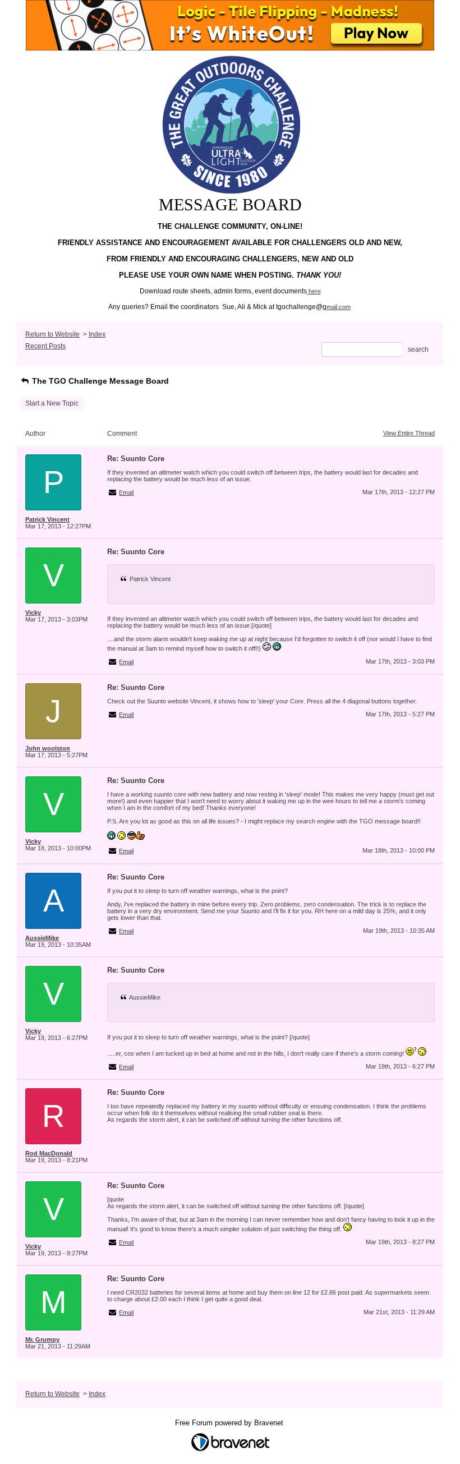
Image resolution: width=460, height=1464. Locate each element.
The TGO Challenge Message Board (99, 380)
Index (97, 334)
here (315, 291)
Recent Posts (45, 346)
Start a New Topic (52, 403)
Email (126, 492)
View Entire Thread (409, 433)
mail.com (338, 306)
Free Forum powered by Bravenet (230, 1423)
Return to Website (52, 334)
